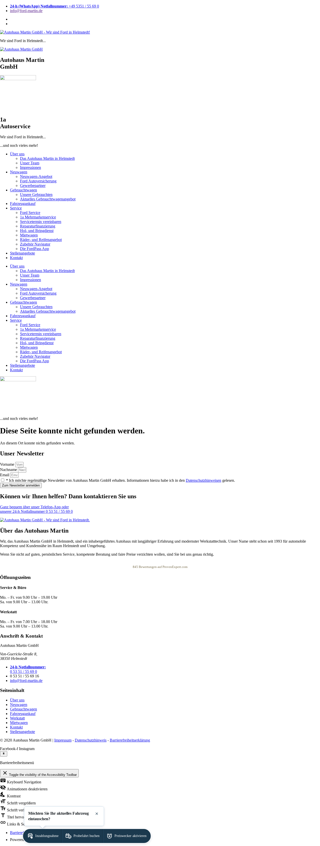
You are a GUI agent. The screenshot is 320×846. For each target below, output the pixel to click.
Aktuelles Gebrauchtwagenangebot (48, 199)
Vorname (7, 464)
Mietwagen (29, 235)
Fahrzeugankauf (23, 203)
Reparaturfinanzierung (37, 226)
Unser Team (29, 163)
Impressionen (30, 167)
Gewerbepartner (33, 185)
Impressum (63, 740)
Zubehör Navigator (35, 244)
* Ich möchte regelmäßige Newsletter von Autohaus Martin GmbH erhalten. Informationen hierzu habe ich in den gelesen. (120, 480)
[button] (42, 836)
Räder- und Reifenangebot (41, 239)
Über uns (17, 154)
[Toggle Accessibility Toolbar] (3, 754)
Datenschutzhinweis (90, 740)
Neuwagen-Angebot (36, 176)
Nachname (9, 469)
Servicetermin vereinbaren (40, 221)
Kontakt (16, 258)
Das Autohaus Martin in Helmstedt (47, 158)
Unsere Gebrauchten (36, 194)
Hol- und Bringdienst (37, 230)
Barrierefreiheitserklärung (130, 740)
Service (16, 208)
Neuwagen (18, 172)
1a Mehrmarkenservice (38, 217)
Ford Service (30, 212)
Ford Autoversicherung (38, 181)
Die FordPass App (34, 249)
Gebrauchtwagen (23, 190)
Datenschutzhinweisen (203, 480)
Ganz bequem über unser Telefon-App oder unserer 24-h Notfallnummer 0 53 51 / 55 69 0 (36, 509)
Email (5, 475)
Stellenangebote (22, 253)
